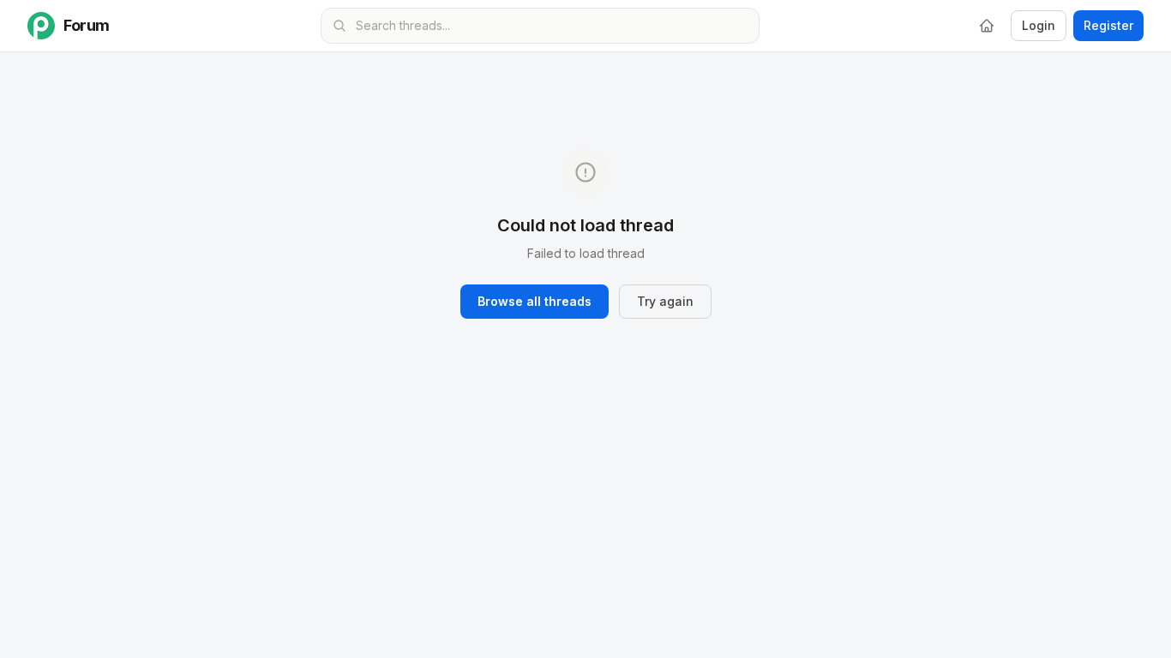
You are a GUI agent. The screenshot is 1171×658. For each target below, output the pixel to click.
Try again (665, 301)
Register (1108, 25)
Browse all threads (534, 301)
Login (1038, 25)
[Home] (986, 25)
